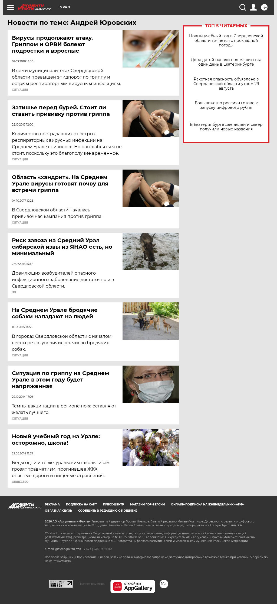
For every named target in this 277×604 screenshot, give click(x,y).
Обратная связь (58, 510)
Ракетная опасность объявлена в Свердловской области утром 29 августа (226, 84)
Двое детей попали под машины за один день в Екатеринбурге (226, 62)
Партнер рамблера (91, 583)
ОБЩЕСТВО (20, 482)
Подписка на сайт (81, 504)
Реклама (52, 504)
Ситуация (20, 90)
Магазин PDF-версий (147, 504)
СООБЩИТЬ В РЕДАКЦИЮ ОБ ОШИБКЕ (107, 510)
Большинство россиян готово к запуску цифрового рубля (226, 105)
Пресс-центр (113, 504)
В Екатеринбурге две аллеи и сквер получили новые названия (226, 126)
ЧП (14, 292)
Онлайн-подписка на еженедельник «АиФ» (208, 504)
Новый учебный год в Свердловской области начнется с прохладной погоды (226, 41)
